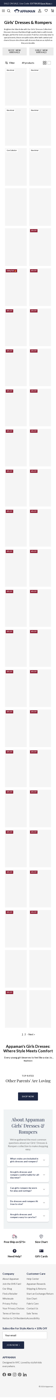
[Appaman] (24, 10)
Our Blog (7, 1288)
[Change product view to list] (49, 63)
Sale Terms (32, 1313)
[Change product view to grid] (45, 63)
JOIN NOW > (13, 1345)
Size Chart (32, 1298)
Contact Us (32, 1308)
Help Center (33, 1278)
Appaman (49, 1386)
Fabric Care (33, 1303)
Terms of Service (11, 1313)
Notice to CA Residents (14, 1318)
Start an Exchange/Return (40, 1293)
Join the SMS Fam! (11, 1283)
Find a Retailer (10, 1293)
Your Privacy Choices (13, 1308)
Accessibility (33, 1318)
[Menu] (3, 10)
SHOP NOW (28, 1096)
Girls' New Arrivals (41, 51)
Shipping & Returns (36, 1288)
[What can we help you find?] (10, 10)
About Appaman (10, 1278)
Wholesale (8, 1298)
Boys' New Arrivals (15, 51)
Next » (31, 1034)
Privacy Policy (9, 1303)
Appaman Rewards (36, 1283)
